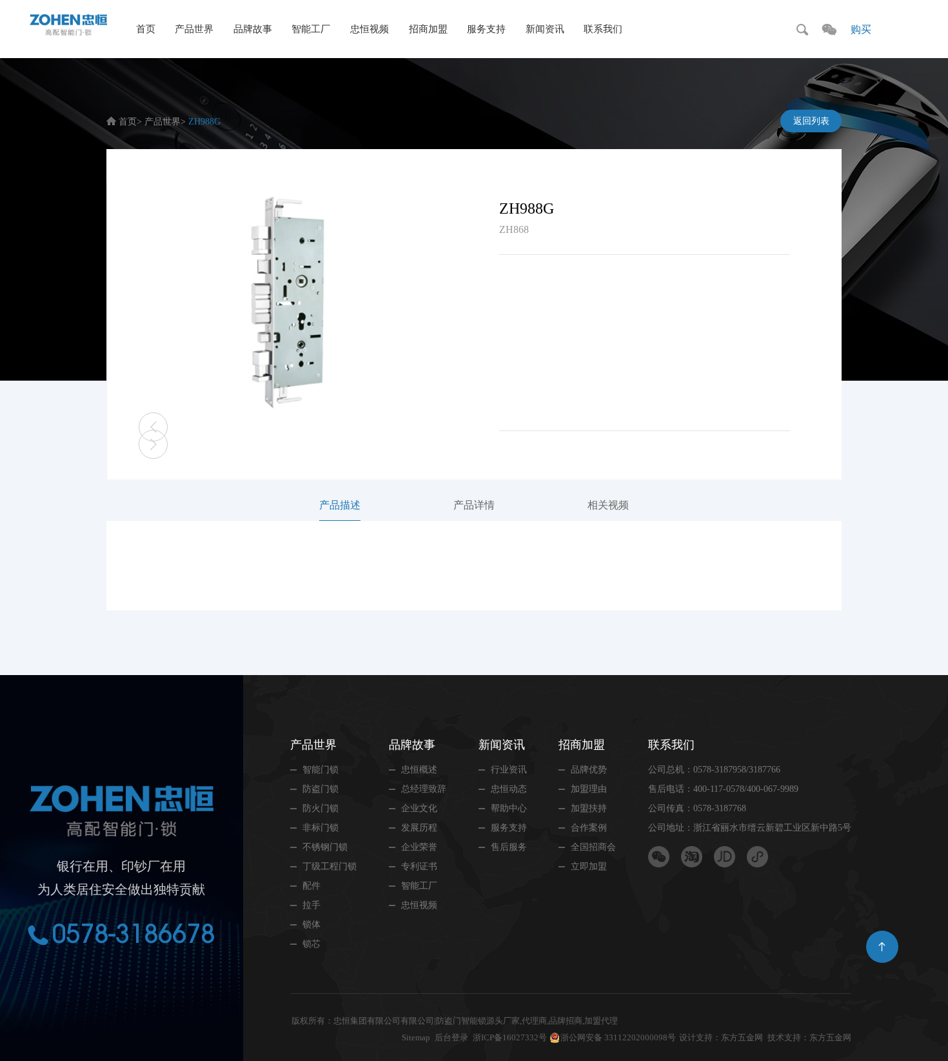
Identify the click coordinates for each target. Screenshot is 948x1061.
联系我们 (603, 29)
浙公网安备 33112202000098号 (618, 1037)
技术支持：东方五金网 (809, 1037)
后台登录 (451, 1037)
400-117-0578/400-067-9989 (745, 789)
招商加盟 (428, 29)
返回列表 (811, 121)
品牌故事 (252, 29)
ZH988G (204, 121)
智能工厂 (310, 29)
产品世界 (194, 29)
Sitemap (416, 1037)
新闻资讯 (545, 29)
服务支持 (486, 29)
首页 (145, 29)
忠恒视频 (369, 29)
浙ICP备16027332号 (510, 1037)
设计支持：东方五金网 (721, 1037)
